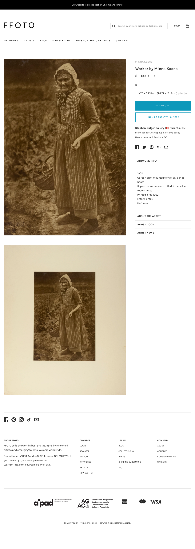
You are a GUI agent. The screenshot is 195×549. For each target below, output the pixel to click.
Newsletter (61, 40)
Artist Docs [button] (145, 224)
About (160, 445)
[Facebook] (6, 420)
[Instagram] (21, 420)
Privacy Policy (71, 523)
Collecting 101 (126, 451)
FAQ (120, 467)
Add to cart (163, 105)
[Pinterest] (13, 420)
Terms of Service (89, 523)
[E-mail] (36, 420)
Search (84, 456)
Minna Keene (143, 61)
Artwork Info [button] (147, 160)
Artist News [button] (145, 232)
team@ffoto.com (14, 464)
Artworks (11, 40)
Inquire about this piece (163, 117)
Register (85, 451)
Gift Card (122, 40)
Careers (162, 462)
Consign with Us (166, 456)
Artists (29, 40)
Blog (43, 40)
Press (121, 456)
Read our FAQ (160, 137)
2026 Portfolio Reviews (92, 40)
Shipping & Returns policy (166, 132)
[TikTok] (29, 420)
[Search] (114, 26)
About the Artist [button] (149, 216)
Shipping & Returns (129, 462)
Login (177, 26)
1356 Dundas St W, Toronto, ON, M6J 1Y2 (44, 456)
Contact (162, 451)
